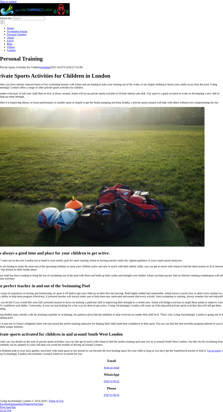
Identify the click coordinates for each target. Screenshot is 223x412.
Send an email (111, 367)
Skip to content (8, 1)
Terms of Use (56, 400)
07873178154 (111, 381)
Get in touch (214, 350)
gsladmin (45, 67)
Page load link (8, 407)
